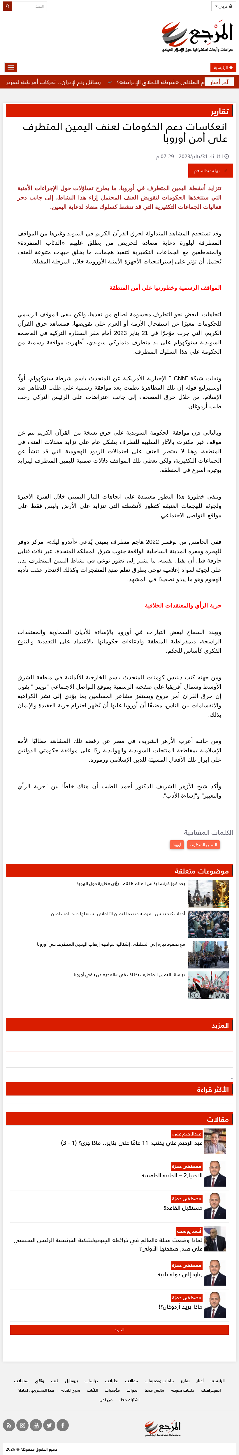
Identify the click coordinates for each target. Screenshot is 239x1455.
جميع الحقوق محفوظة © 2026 (31, 1449)
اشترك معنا (129, 1399)
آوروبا (177, 844)
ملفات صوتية (182, 1390)
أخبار (200, 1381)
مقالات (131, 1381)
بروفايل (71, 1381)
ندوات (132, 1390)
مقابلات (21, 1381)
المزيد (119, 1330)
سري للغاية (70, 1390)
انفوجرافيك (211, 1390)
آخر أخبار (219, 81)
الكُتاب (92, 1390)
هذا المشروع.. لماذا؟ (36, 1390)
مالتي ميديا (154, 1390)
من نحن (106, 1399)
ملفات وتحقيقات (159, 1381)
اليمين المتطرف (203, 844)
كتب (54, 1381)
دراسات (91, 1381)
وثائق (39, 1381)
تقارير (185, 1381)
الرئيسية (221, 67)
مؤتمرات (112, 1390)
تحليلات (111, 1381)
